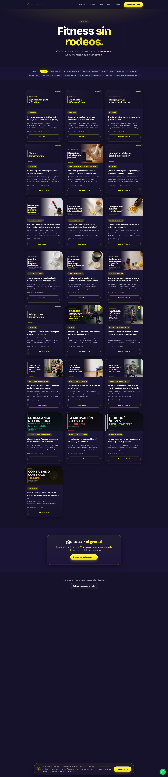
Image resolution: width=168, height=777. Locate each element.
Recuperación (33, 75)
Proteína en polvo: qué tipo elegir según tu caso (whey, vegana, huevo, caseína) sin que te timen (83, 280)
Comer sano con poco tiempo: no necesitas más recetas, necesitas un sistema (43, 495)
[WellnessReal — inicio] (35, 4)
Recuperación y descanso (51, 75)
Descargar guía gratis (82, 557)
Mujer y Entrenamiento (118, 71)
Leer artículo (42, 137)
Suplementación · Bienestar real (91, 75)
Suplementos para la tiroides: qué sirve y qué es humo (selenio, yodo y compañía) (42, 119)
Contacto (117, 5)
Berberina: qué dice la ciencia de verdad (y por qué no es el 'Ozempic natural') (82, 173)
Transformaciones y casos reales (127, 75)
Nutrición (133, 71)
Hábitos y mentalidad (90, 71)
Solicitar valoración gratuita (84, 586)
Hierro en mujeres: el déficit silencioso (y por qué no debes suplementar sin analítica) (43, 227)
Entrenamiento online (71, 71)
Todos (44, 71)
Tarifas (100, 5)
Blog (108, 5)
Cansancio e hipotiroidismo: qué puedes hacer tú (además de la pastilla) (81, 119)
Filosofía (82, 5)
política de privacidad (67, 771)
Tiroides (109, 75)
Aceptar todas (122, 769)
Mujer (104, 71)
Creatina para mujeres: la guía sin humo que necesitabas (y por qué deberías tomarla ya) (41, 280)
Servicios (92, 5)
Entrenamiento (55, 71)
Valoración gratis (133, 5)
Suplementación (70, 75)
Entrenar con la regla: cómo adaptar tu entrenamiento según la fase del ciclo (123, 388)
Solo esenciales (105, 769)
